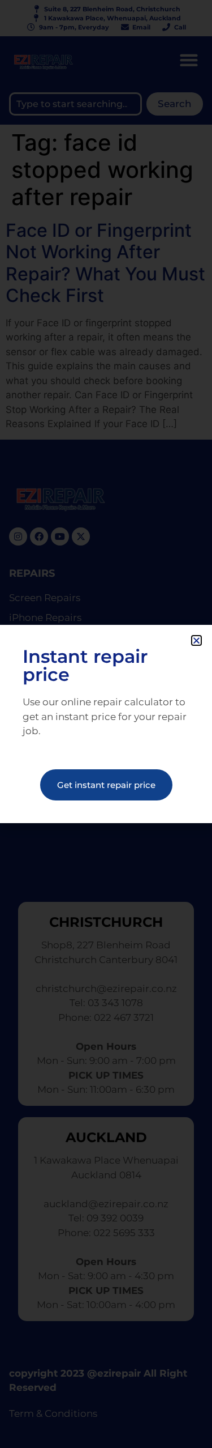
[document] (106, 724)
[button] (196, 640)
